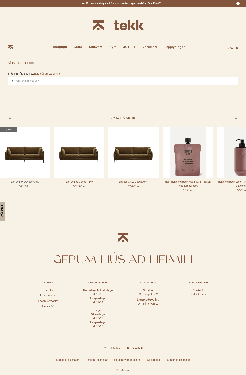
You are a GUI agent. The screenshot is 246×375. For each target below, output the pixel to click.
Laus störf (48, 306)
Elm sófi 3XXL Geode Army (133, 181)
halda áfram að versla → (48, 73)
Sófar (78, 47)
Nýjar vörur (123, 118)
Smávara (96, 47)
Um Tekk (48, 290)
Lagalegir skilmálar (67, 359)
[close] (238, 3)
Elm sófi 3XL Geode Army (25, 181)
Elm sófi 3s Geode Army (79, 181)
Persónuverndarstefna (127, 359)
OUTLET (129, 47)
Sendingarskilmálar (178, 359)
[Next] (236, 118)
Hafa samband (47, 295)
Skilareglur (153, 359)
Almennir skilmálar (97, 359)
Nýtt (112, 47)
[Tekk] (123, 25)
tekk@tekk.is (198, 294)
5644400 (198, 290)
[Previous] (10, 118)
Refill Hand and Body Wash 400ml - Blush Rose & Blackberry (188, 183)
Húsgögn (60, 47)
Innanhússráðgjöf (47, 300)
